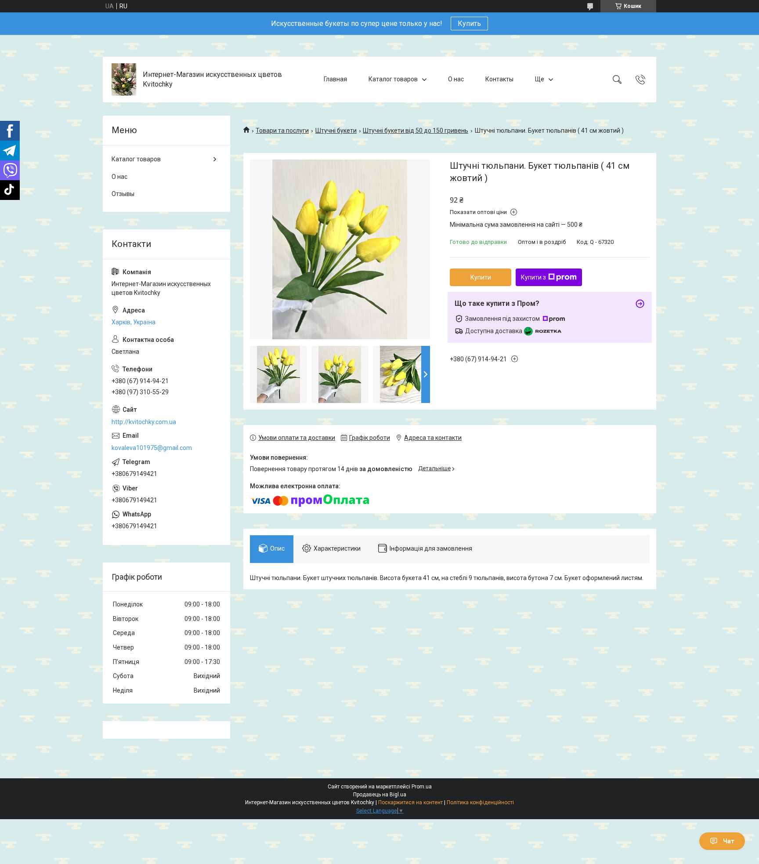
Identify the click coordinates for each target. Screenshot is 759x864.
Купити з (533, 277)
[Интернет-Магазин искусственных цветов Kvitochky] (124, 79)
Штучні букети (336, 130)
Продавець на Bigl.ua (379, 794)
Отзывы (123, 193)
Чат (728, 841)
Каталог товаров (393, 79)
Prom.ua (422, 787)
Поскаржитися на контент (410, 802)
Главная (335, 79)
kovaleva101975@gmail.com (152, 447)
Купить (469, 23)
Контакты (499, 79)
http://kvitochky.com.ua (144, 421)
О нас (456, 79)
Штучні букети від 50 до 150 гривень (415, 130)
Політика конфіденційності (480, 802)
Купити (480, 277)
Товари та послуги (282, 130)
